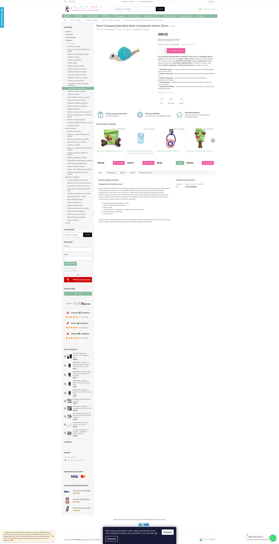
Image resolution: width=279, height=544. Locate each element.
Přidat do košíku (177, 51)
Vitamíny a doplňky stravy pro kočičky (77, 173)
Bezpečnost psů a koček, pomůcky (79, 183)
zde (155, 533)
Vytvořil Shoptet (209, 539)
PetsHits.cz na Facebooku (76, 460)
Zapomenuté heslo (70, 271)
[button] (273, 538)
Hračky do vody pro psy (76, 80)
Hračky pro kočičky (73, 145)
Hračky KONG (72, 63)
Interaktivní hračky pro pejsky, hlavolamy (78, 84)
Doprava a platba (127, 2)
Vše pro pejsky (70, 43)
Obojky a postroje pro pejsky (77, 106)
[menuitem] (67, 16)
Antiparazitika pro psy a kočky (77, 180)
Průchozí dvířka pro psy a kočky (78, 208)
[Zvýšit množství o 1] (166, 49)
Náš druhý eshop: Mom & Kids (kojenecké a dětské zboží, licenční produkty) (139, 519)
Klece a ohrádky (72, 220)
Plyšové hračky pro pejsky (77, 91)
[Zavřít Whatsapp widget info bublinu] (247, 535)
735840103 (71, 457)
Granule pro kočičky (74, 131)
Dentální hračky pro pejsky (77, 69)
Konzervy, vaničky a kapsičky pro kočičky (78, 135)
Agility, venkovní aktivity (76, 66)
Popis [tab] (100, 173)
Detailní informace (164, 93)
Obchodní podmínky (146, 2)
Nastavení (111, 539)
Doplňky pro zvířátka (72, 177)
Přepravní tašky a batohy (76, 211)
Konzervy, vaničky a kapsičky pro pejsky (78, 50)
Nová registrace (69, 268)
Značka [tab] (132, 173)
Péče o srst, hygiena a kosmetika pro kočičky (80, 149)
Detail (180, 163)
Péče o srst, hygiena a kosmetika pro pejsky (80, 115)
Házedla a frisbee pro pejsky (78, 78)
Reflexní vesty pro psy (75, 205)
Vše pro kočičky (70, 128)
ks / (77, 294)
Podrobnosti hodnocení (124, 29)
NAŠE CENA (69, 34)
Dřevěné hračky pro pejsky (77, 72)
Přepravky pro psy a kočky (76, 214)
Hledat (160, 9)
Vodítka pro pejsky (73, 109)
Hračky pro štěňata (74, 60)
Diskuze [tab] (123, 173)
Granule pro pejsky (73, 46)
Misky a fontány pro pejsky (76, 100)
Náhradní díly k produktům (76, 217)
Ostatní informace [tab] (145, 173)
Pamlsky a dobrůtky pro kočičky (78, 139)
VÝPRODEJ (68, 40)
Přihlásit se (70, 264)
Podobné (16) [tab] (111, 173)
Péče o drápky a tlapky (75, 199)
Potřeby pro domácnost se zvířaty (79, 193)
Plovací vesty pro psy (74, 202)
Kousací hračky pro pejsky (77, 88)
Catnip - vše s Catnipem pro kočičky (79, 169)
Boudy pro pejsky (73, 125)
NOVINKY (68, 32)
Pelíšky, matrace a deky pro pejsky (79, 112)
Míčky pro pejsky (73, 94)
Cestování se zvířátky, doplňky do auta (78, 190)
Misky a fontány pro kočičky (76, 142)
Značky (67, 223)
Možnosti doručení (187, 44)
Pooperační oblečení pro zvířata (78, 186)
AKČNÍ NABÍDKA (70, 37)
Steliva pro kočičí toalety (75, 166)
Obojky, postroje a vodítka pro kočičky (77, 153)
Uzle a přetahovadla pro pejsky (78, 97)
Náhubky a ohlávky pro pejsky (77, 103)
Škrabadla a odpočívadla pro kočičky (80, 160)
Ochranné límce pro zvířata (76, 196)
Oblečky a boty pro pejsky (76, 119)
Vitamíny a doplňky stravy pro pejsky (80, 122)
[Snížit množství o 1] (166, 52)
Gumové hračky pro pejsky (77, 75)
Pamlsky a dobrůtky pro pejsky (77, 54)
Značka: (142, 29)
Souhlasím (167, 532)
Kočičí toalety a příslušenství (77, 163)
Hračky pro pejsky (73, 57)
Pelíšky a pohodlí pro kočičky (77, 157)
